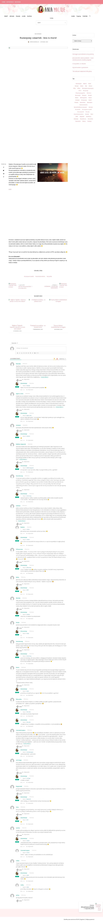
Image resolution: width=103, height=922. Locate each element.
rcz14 (10, 189)
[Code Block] (32, 353)
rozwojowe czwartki (29, 276)
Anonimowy (29, 496)
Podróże (85, 16)
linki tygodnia (84, 97)
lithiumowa (19, 549)
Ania (17, 807)
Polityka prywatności (90, 919)
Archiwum (18, 2)
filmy (79, 88)
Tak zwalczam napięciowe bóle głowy (82, 71)
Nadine (23, 527)
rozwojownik (81, 111)
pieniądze (90, 102)
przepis (91, 107)
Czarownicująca (20, 730)
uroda (23, 16)
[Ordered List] (25, 353)
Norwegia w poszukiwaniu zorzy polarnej (83, 54)
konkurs (89, 93)
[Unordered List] (27, 353)
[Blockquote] (29, 353)
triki (77, 116)
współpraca (83, 119)
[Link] (34, 353)
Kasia (17, 667)
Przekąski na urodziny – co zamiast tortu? (17, 326)
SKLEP (6, 16)
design (76, 86)
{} (35, 352)
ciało (90, 83)
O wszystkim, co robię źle (79, 63)
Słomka (18, 598)
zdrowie (12, 16)
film (75, 88)
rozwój (87, 111)
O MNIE (3, 2)
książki (90, 95)
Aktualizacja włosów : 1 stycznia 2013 (87, 907)
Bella (17, 577)
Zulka (17, 860)
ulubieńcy (89, 116)
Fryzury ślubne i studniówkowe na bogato (38, 326)
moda (73, 16)
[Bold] (17, 353)
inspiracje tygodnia (80, 93)
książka (84, 95)
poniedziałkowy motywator (81, 107)
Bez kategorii (38, 33)
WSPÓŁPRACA (10, 2)
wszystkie (49, 276)
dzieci (90, 86)
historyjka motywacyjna (88, 88)
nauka (76, 102)
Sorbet (18, 828)
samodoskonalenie (40, 276)
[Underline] (21, 353)
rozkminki (78, 109)
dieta (82, 86)
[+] (38, 352)
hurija (17, 622)
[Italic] (19, 353)
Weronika (19, 699)
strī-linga (19, 760)
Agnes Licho (19, 393)
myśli (90, 100)
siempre (18, 425)
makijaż (77, 100)
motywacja (84, 100)
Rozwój (18, 16)
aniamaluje (79, 83)
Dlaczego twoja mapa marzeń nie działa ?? (59, 326)
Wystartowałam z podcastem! (80, 67)
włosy (84, 121)
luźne (90, 97)
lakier (77, 97)
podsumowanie (83, 104)
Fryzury (79, 16)
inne (80, 90)
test (92, 114)
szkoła (87, 114)
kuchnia (29, 16)
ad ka (17, 895)
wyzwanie (78, 121)
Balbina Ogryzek (21, 444)
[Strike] (23, 353)
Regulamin (82, 919)
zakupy (89, 121)
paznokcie (83, 102)
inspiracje (86, 90)
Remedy (18, 363)
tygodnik (82, 116)
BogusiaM (19, 786)
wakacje (76, 119)
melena (18, 505)
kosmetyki (78, 95)
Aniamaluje (36, 41)
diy (86, 86)
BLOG (85, 83)
